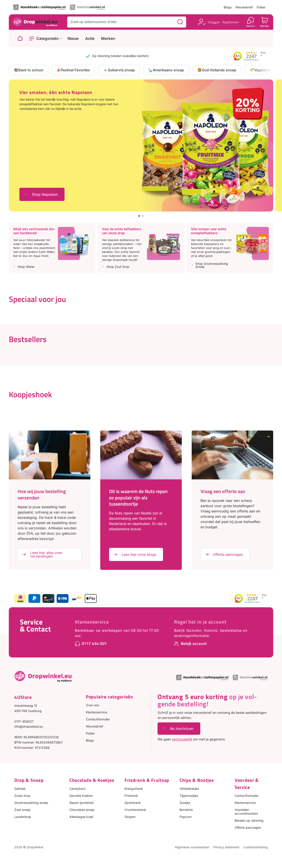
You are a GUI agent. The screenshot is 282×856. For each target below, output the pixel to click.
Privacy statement (226, 847)
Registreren (230, 22)
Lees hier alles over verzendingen (46, 554)
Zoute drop (22, 795)
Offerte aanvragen (228, 554)
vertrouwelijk (182, 739)
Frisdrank (131, 795)
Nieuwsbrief (244, 7)
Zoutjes (185, 802)
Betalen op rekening (249, 820)
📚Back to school (28, 70)
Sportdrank (132, 802)
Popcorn (186, 817)
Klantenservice (92, 622)
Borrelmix (186, 810)
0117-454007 (23, 721)
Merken (108, 38)
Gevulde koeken (81, 795)
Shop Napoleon (45, 194)
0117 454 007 (94, 643)
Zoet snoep (22, 810)
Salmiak (20, 788)
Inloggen (214, 22)
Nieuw (73, 38)
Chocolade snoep (82, 810)
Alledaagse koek (81, 817)
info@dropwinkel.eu (28, 726)
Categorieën (47, 38)
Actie (90, 38)
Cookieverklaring (255, 847)
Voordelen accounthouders (246, 811)
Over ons (92, 705)
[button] (139, 216)
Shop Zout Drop (117, 266)
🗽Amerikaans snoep (166, 70)
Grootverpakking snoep (31, 802)
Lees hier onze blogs (139, 554)
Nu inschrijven (181, 728)
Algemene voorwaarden (192, 847)
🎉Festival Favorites (73, 70)
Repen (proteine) (81, 802)
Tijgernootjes (189, 795)
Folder (261, 7)
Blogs (228, 7)
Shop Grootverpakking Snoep (211, 265)
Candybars (77, 788)
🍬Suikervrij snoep (119, 70)
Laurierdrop (22, 817)
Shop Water (26, 266)
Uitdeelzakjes (189, 788)
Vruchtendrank (135, 810)
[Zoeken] (180, 22)
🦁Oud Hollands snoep (216, 70)
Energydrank (133, 788)
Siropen (129, 817)
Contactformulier (98, 719)
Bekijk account (194, 643)
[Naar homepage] (20, 38)
